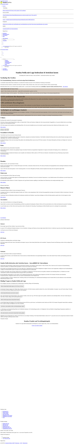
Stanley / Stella (5, 19)
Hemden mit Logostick (43, 24)
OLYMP (28, 19)
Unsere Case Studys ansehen (37, 325)
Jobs (17, 28)
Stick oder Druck (6, 414)
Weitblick (22, 19)
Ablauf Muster (12, 15)
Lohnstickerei (5, 28)
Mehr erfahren (3, 127)
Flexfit (25, 19)
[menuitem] (4, 6)
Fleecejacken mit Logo (7, 427)
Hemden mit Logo (6, 426)
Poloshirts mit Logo (18, 24)
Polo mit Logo (5, 425)
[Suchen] (14, 59)
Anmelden (5, 40)
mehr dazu (2, 232)
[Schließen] (0, 57)
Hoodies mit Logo (6, 24)
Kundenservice (5, 411)
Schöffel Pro (32, 19)
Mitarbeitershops (18, 15)
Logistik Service (28, 15)
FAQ (36, 15)
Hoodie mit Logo (6, 423)
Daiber (17, 19)
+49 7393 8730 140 (6, 438)
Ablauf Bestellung (6, 15)
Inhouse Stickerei (6, 10)
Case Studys (23, 15)
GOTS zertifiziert (22, 10)
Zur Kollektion (3, 217)
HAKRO (14, 19)
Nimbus (19, 19)
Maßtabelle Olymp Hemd (7, 415)
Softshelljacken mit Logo (7, 428)
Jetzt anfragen (5, 38)
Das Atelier (17, 10)
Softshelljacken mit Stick (27, 24)
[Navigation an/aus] (3, 55)
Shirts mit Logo (12, 24)
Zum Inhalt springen (4, 0)
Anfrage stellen (5, 413)
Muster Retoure (5, 412)
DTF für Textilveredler (12, 28)
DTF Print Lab (12, 10)
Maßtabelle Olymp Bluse (7, 416)
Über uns (33, 15)
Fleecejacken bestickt (35, 24)
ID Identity (10, 19)
